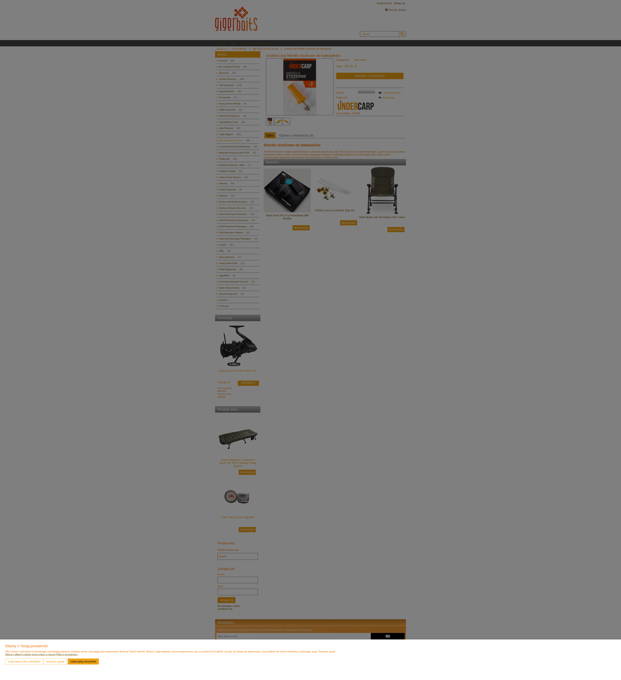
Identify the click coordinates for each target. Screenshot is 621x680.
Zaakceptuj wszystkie (83, 661)
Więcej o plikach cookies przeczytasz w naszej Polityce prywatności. (41, 654)
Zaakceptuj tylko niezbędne (24, 661)
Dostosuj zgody (55, 661)
